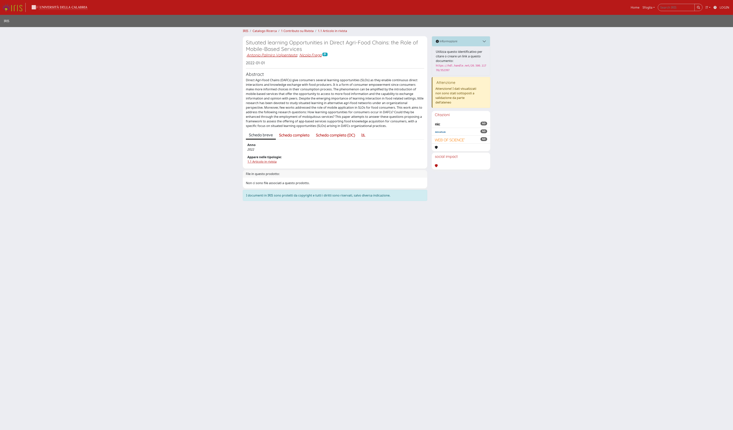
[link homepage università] (60, 7)
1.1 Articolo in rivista (332, 31)
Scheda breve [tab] (261, 134)
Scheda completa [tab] (294, 135)
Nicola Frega (310, 55)
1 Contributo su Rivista (297, 31)
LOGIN (724, 7)
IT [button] (707, 7)
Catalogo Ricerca (265, 31)
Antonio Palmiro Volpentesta (272, 55)
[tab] (363, 135)
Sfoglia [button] (647, 7)
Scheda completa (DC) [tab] (335, 135)
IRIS (245, 31)
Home (635, 7)
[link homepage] (14, 7)
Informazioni (448, 41)
